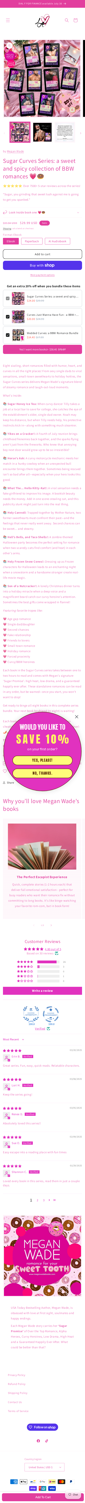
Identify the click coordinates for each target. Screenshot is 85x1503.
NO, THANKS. (42, 773)
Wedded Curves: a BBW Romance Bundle (52, 333)
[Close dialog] (76, 716)
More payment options (42, 274)
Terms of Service (18, 1411)
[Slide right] (80, 133)
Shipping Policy (17, 1393)
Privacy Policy (16, 1375)
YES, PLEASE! (42, 760)
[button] (8, 20)
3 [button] (44, 1200)
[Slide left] (4, 133)
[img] (12, 1050)
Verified (40, 1028)
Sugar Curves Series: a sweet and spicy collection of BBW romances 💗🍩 (53, 296)
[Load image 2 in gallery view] (42, 132)
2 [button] (37, 1200)
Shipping (7, 228)
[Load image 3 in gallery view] (65, 132)
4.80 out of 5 (53, 949)
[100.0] (31, 1014)
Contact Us (15, 1402)
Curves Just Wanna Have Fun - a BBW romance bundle (53, 315)
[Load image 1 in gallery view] (20, 132)
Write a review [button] (42, 991)
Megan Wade (15, 151)
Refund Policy (17, 1384)
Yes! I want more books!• (42, 349)
